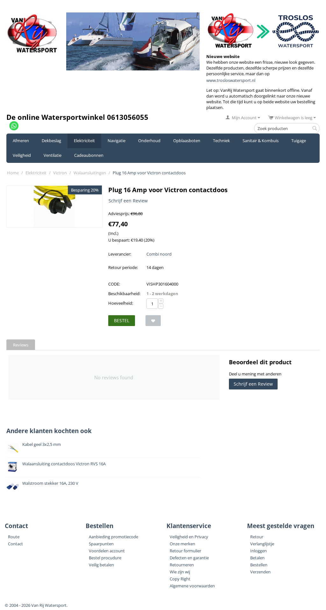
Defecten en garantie (189, 558)
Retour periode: (123, 267)
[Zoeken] (315, 129)
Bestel (121, 320)
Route (13, 537)
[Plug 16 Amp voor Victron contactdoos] (54, 206)
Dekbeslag (51, 140)
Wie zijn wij (180, 572)
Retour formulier (185, 551)
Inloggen (258, 551)
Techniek (221, 140)
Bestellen (258, 565)
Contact (15, 544)
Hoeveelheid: (120, 303)
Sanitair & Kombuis (261, 140)
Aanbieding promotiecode (113, 537)
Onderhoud (149, 140)
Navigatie (116, 140)
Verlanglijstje (262, 544)
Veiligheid (22, 155)
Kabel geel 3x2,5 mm (41, 444)
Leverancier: (119, 254)
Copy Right (180, 579)
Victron (60, 173)
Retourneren (182, 565)
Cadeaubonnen (88, 155)
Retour (256, 537)
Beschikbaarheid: (124, 293)
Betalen (257, 558)
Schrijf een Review (128, 201)
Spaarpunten (101, 544)
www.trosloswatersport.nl (230, 80)
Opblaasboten (186, 140)
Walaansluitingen (90, 173)
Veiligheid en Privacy (189, 537)
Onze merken (182, 544)
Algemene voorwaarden (192, 586)
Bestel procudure (105, 558)
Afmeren (21, 140)
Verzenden (260, 572)
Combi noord (159, 254)
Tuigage (298, 140)
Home (13, 173)
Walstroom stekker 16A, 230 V (50, 483)
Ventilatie (52, 155)
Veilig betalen (101, 565)
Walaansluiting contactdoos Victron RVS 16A (64, 464)
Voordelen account (107, 551)
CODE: (114, 284)
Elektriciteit (84, 140)
